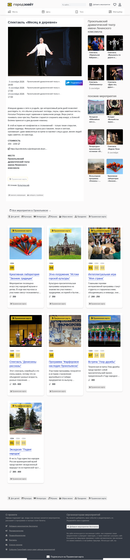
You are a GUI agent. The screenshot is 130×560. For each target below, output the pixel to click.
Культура (27, 217)
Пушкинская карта (19, 179)
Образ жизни (66, 217)
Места (15, 12)
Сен (12, 263)
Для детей (14, 217)
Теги (81, 12)
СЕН (90, 263)
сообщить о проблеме (36, 195)
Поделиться (76, 83)
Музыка (53, 217)
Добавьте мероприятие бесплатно (83, 527)
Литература (41, 217)
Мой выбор (117, 12)
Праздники (81, 217)
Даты (48, 12)
